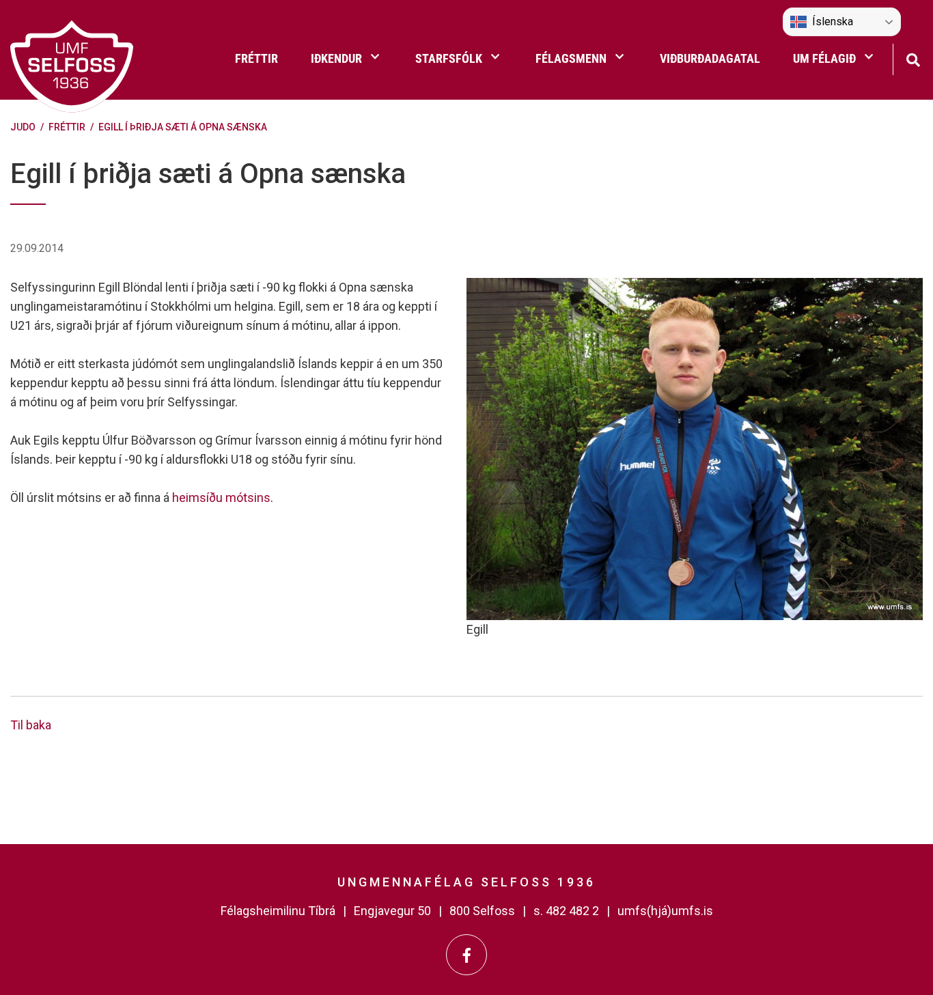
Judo (23, 127)
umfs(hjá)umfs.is (665, 910)
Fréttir (66, 127)
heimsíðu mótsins (221, 497)
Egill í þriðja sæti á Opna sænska (182, 127)
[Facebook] (466, 954)
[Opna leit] (913, 58)
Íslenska (832, 21)
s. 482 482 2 (566, 910)
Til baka (30, 725)
